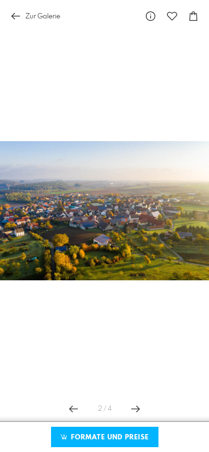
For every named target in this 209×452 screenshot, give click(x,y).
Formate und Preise (109, 437)
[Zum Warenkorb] (193, 16)
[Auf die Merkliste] (172, 16)
